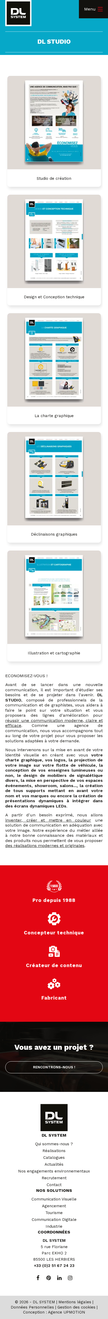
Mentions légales (74, 1302)
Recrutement (54, 1178)
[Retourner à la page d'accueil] (18, 13)
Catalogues (54, 1157)
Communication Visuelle (54, 1199)
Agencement (54, 1206)
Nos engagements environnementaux (54, 1171)
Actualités (54, 1164)
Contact (54, 1184)
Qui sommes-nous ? (54, 1144)
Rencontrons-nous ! (54, 1067)
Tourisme (54, 1212)
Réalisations (54, 1150)
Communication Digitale (54, 1219)
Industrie (54, 1226)
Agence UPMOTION (66, 1312)
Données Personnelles (32, 1307)
